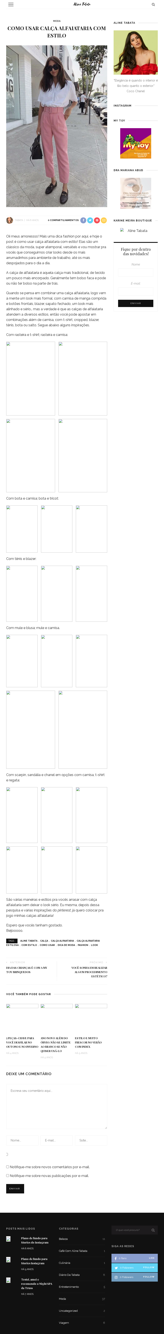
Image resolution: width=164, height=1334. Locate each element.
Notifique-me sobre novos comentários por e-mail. (50, 1167)
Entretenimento (82, 1286)
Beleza (82, 1239)
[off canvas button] (10, 4)
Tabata (19, 220)
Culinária (82, 1262)
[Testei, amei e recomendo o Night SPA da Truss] (8, 1280)
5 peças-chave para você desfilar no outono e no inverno (22, 1042)
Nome (136, 264)
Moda (56, 21)
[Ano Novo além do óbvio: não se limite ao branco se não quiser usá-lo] (57, 1018)
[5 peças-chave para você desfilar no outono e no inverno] (22, 1018)
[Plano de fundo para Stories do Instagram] (8, 1239)
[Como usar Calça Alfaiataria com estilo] (56, 126)
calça (44, 940)
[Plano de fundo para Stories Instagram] (8, 1260)
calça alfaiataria (62, 940)
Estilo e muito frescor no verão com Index (88, 1042)
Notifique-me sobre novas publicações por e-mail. (49, 1176)
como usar (47, 945)
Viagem (82, 1322)
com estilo (29, 945)
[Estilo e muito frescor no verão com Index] (91, 1018)
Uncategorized (82, 1310)
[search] (153, 4)
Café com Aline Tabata (82, 1250)
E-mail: (136, 283)
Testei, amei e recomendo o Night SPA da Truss (36, 1284)
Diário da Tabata (82, 1274)
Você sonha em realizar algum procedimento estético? (89, 972)
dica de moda (66, 945)
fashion (83, 945)
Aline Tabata (28, 940)
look (94, 945)
